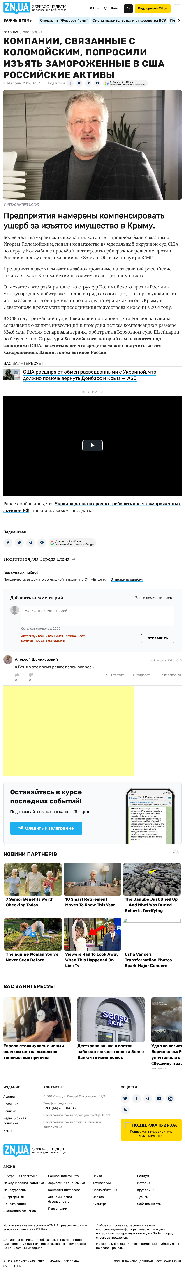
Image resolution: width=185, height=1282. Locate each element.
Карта (7, 1130)
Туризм (142, 1197)
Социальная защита (63, 1176)
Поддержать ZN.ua (152, 8)
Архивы (9, 1097)
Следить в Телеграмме (49, 828)
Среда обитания (104, 1190)
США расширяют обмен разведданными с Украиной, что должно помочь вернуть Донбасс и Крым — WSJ (89, 375)
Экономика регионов (19, 1211)
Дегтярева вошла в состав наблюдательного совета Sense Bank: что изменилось (110, 1051)
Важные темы (18, 20)
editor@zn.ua (52, 1127)
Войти (116, 8)
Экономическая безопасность (60, 1199)
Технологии (101, 1183)
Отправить (158, 638)
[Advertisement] (68, 731)
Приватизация (14, 1204)
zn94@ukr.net (100, 1115)
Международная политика (23, 1183)
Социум (143, 1176)
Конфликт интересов (64, 1190)
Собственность (149, 1204)
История (143, 1183)
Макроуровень (14, 1190)
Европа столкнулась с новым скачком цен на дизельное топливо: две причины (33, 1051)
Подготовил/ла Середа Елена (36, 559)
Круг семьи (145, 1190)
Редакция (10, 1104)
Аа (128, 8)
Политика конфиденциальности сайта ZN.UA (148, 1261)
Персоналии (57, 1209)
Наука (97, 1176)
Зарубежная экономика (66, 1183)
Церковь (98, 1197)
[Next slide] (178, 20)
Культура (99, 1204)
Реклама (10, 1111)
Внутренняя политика (20, 1176)
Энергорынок (13, 1197)
